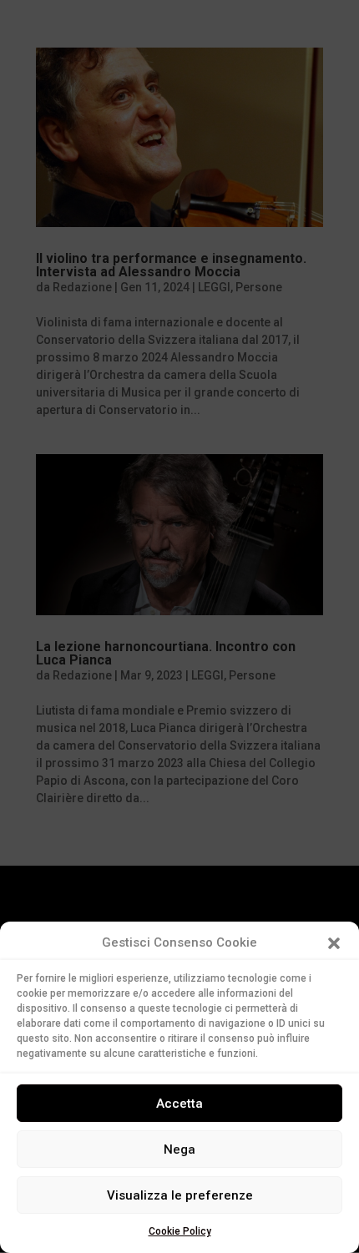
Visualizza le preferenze (180, 1195)
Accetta (179, 1103)
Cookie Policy (180, 1231)
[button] (334, 943)
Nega (179, 1149)
